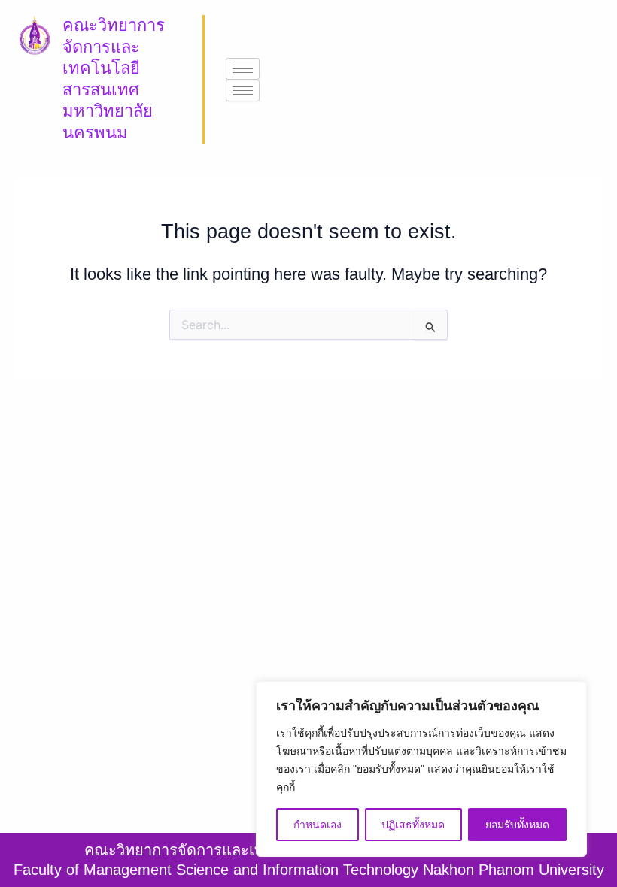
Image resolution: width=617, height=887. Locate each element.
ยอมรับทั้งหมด (517, 825)
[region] (421, 769)
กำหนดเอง (317, 825)
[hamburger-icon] (243, 69)
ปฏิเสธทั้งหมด (413, 825)
